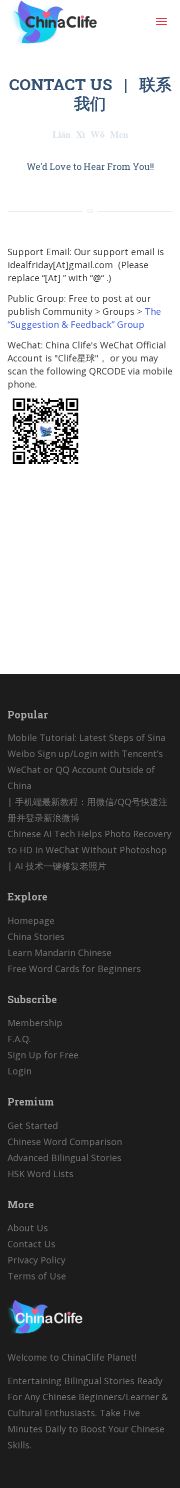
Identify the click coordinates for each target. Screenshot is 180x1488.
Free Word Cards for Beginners (74, 969)
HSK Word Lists (41, 1174)
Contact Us (32, 1244)
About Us (28, 1228)
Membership (35, 1023)
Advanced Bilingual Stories (65, 1158)
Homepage (31, 920)
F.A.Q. (19, 1039)
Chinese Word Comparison (65, 1142)
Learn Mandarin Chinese (60, 953)
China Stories (36, 937)
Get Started (33, 1126)
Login (20, 1071)
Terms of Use (37, 1276)
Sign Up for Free (43, 1055)
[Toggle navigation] (161, 21)
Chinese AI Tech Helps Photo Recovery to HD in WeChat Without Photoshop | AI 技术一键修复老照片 (90, 850)
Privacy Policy (37, 1260)
